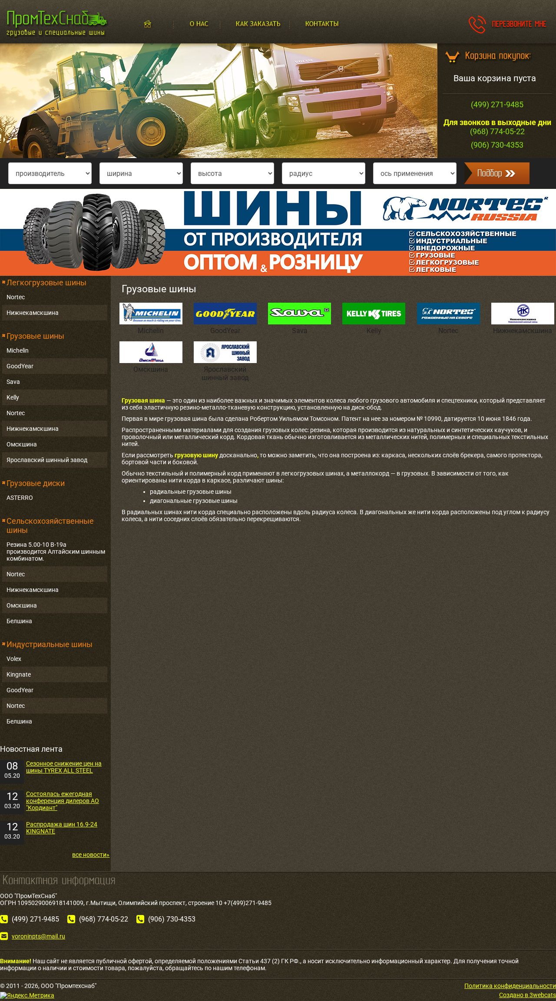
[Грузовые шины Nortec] (278, 231)
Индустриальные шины (50, 644)
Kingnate (19, 674)
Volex (14, 658)
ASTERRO (20, 497)
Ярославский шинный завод (47, 459)
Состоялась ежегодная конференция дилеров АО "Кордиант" (62, 800)
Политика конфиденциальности (510, 985)
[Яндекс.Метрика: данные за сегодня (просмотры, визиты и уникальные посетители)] (27, 995)
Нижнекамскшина (33, 312)
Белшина (19, 621)
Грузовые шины (35, 335)
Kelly (13, 397)
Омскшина (22, 444)
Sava (13, 381)
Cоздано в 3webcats (527, 994)
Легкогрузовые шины (46, 282)
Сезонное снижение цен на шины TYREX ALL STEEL (64, 767)
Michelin (18, 350)
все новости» (90, 854)
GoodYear (20, 366)
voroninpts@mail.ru (38, 936)
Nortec (16, 297)
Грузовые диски (36, 483)
